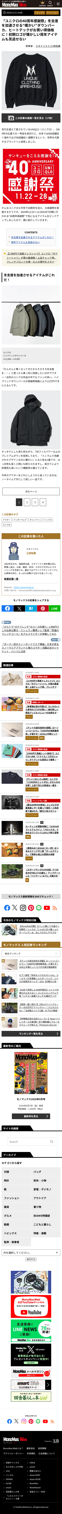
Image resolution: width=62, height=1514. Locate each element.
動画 (6, 1224)
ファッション (52, 12)
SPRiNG (9, 1479)
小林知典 (31, 553)
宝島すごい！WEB (37, 1491)
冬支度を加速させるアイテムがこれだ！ (32, 237)
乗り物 (37, 1207)
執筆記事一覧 (11, 578)
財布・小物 (40, 1180)
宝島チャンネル (12, 1462)
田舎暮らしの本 (12, 1491)
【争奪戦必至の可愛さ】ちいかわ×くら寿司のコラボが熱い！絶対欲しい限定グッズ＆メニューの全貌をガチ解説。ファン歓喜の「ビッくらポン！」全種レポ (42, 712)
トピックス (39, 12)
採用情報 (42, 1448)
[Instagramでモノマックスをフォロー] (23, 909)
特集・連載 (40, 1233)
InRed (32, 1462)
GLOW (8, 1483)
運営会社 (31, 1448)
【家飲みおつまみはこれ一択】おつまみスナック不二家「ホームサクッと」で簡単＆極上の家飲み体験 (42, 851)
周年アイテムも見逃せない (25, 242)
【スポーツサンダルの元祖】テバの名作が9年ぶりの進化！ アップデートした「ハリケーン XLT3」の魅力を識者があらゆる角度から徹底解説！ (42, 874)
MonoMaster (35, 1487)
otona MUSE (35, 1479)
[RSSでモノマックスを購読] (52, 1422)
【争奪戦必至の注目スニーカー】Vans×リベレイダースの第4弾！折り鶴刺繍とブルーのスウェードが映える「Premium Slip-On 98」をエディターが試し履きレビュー (39, 1021)
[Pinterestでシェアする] (43, 608)
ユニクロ (6, 524)
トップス (48, 519)
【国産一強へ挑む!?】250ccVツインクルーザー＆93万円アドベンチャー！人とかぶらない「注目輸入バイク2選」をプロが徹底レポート (39, 1007)
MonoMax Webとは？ (13, 1448)
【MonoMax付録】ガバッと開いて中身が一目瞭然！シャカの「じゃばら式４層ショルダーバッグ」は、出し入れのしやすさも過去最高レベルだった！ (39, 929)
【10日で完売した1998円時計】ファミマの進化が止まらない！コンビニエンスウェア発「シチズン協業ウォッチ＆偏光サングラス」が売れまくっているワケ (39, 993)
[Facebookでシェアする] (7, 608)
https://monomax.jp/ (24, 587)
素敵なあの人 (35, 1470)
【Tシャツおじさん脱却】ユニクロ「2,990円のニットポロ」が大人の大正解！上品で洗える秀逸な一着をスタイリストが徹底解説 (42, 784)
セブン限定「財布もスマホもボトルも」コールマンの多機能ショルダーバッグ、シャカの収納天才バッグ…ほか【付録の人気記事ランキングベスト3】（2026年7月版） (38, 978)
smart (8, 1487)
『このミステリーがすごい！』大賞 (14, 1497)
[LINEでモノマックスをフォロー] (39, 909)
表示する (31, 1259)
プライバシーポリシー (13, 1453)
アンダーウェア (20, 519)
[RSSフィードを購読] (55, 909)
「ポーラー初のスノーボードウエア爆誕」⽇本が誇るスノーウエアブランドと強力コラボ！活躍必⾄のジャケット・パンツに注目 (30, 647)
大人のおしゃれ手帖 (14, 1466)
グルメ (29, 716)
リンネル (10, 1475)
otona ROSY (35, 1475)
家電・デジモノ (42, 1189)
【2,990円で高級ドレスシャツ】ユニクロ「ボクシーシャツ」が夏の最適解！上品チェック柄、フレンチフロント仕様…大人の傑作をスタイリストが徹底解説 (32, 258)
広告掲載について (46, 1453)
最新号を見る (31, 1116)
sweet (32, 1466)
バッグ (37, 1172)
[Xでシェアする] (19, 608)
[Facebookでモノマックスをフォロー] (7, 909)
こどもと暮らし (42, 1224)
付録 (6, 1172)
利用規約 (31, 1453)
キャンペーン (35, 519)
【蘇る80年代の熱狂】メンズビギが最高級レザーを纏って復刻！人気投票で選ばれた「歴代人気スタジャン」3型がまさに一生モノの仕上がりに (42, 811)
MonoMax (34, 1483)
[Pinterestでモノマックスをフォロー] (31, 909)
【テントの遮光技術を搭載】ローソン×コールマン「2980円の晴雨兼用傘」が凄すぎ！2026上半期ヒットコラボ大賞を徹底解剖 (42, 732)
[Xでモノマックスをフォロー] (15, 909)
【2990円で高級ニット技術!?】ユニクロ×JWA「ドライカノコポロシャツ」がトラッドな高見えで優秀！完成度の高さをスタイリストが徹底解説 (42, 759)
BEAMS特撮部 (42, 1215)
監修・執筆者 (11, 1242)
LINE (54, 608)
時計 (6, 1180)
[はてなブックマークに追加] (31, 608)
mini (8, 1470)
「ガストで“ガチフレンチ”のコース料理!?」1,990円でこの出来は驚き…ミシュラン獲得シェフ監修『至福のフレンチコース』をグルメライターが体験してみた (30, 630)
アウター (6, 519)
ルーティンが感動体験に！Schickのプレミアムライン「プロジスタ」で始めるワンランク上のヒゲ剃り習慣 (42, 829)
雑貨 (42, 737)
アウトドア (40, 1198)
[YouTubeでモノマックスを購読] (47, 909)
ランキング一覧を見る (31, 1033)
